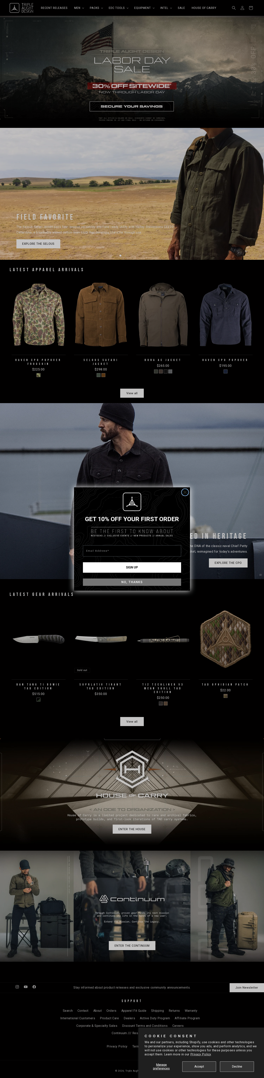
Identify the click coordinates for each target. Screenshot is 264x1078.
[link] (132, 501)
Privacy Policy (200, 1054)
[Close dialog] (185, 492)
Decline (237, 1066)
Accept (199, 1066)
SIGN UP (132, 567)
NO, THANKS (132, 582)
